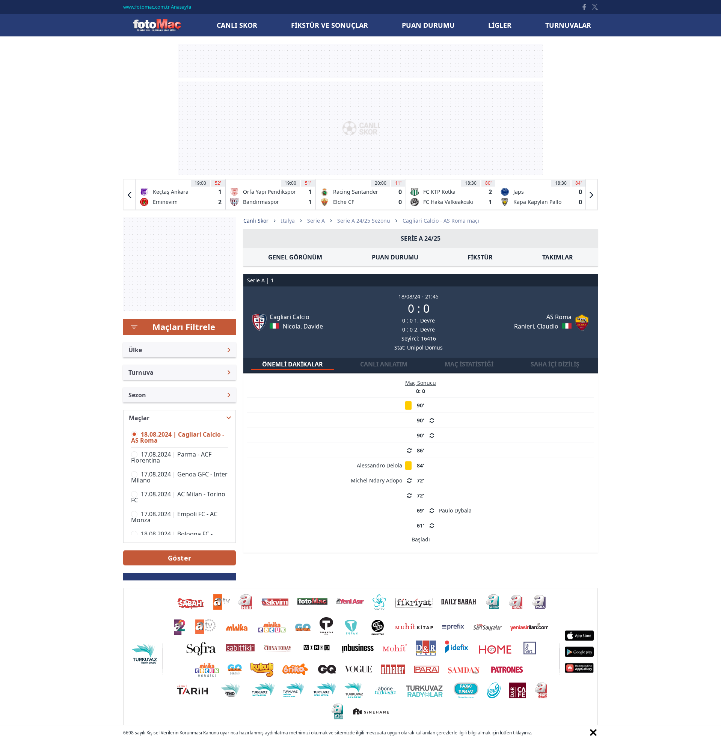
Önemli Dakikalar (292, 364)
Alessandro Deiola (379, 465)
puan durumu (428, 25)
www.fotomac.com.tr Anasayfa (157, 6)
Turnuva (141, 372)
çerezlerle (446, 732)
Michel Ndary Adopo (376, 480)
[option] (181, 194)
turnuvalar (568, 25)
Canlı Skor (157, 25)
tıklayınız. (522, 732)
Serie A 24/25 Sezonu (363, 220)
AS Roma (559, 317)
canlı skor (237, 25)
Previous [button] (130, 194)
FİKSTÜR (480, 257)
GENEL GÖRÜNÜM (295, 257)
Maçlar (139, 418)
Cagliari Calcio (289, 317)
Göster (180, 557)
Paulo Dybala (455, 510)
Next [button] (591, 194)
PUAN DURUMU (395, 257)
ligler (499, 25)
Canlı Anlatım (383, 364)
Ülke (135, 350)
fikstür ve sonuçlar (329, 25)
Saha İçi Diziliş (555, 364)
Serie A (316, 220)
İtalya (288, 220)
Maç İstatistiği (469, 364)
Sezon (137, 395)
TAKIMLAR (557, 257)
